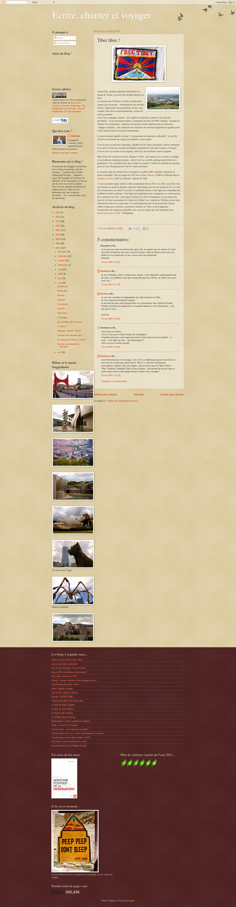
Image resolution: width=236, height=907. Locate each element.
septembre (63, 265)
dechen (104, 293)
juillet (60, 274)
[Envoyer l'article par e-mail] (129, 228)
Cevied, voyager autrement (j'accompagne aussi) (74, 680)
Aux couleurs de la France (69, 322)
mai (60, 283)
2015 (58, 212)
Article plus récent (105, 394)
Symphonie (62, 286)
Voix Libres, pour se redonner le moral (69, 741)
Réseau (60, 295)
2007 (58, 248)
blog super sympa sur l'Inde (64, 676)
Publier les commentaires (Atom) (122, 401)
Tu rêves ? (62, 326)
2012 (58, 226)
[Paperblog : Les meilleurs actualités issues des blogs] (60, 122)
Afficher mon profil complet (64, 153)
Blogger (130, 900)
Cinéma (60, 308)
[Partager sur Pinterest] (147, 228)
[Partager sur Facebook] (144, 228)
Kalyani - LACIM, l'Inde (62, 696)
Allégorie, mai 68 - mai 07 (69, 331)
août (60, 269)
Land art (61, 300)
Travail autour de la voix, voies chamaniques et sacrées (77, 733)
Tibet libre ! (62, 313)
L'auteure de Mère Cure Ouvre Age (67, 701)
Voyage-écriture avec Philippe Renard (68, 745)
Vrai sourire (62, 304)
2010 (58, 234)
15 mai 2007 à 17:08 (110, 284)
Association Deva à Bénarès (64, 664)
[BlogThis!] (138, 228)
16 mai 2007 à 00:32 (110, 347)
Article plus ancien (172, 394)
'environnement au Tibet (109, 213)
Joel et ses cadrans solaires (64, 692)
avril (60, 352)
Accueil (138, 394)
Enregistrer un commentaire (114, 381)
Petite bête (62, 291)
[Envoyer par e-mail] (135, 228)
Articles (59, 38)
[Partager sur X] (141, 228)
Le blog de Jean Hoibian (62, 709)
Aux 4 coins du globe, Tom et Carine (68, 668)
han (146, 200)
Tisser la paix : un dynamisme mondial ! (70, 729)
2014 (58, 217)
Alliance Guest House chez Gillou (67, 660)
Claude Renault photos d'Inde (65, 684)
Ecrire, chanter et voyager (101, 14)
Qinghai (101, 178)
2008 (58, 243)
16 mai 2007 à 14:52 (110, 375)
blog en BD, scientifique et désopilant (68, 672)
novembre (63, 256)
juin (60, 278)
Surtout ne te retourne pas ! (70, 335)
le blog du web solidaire (62, 713)
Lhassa (110, 178)
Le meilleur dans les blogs (63, 717)
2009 (58, 239)
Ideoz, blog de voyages (62, 688)
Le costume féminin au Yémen (71, 340)
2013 (58, 221)
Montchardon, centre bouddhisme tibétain (70, 721)
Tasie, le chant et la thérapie (64, 725)
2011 (58, 230)
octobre (62, 260)
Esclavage (62, 317)
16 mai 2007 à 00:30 (110, 319)
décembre (63, 251)
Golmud (150, 175)
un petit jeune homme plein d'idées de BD (70, 737)
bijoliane (105, 271)
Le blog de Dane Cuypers (63, 705)
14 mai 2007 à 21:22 (110, 262)
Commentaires (63, 43)
